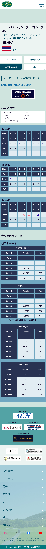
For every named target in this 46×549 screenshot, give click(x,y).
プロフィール (11, 60)
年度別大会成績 (11, 67)
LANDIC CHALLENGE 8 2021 (16, 85)
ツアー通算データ (35, 67)
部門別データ (35, 60)
